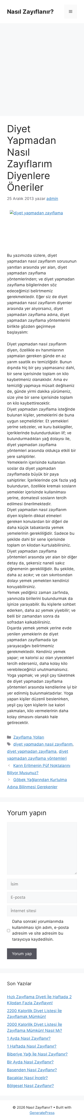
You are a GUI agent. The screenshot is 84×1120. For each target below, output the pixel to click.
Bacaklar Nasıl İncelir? (27, 1077)
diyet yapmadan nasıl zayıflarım (43, 744)
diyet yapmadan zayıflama (31, 751)
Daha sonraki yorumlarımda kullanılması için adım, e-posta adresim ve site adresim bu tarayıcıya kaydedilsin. (40, 930)
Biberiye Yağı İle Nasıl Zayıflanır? (37, 1054)
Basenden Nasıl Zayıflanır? (32, 1070)
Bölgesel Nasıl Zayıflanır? (30, 1085)
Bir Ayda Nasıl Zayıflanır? (30, 1062)
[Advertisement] (42, 67)
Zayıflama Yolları (28, 737)
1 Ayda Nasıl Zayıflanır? (29, 1038)
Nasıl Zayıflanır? (30, 11)
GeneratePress (42, 1112)
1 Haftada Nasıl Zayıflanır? (31, 1046)
